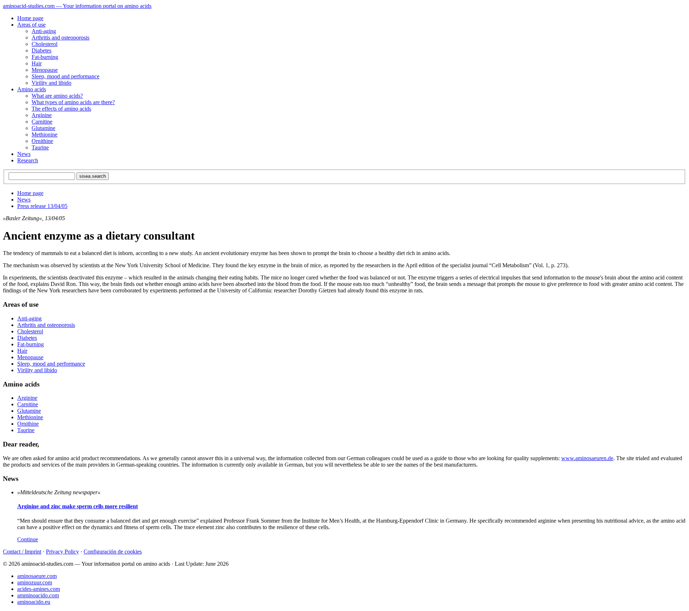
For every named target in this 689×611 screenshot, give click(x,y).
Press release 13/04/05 (42, 206)
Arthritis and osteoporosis (60, 37)
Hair (37, 63)
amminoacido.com (38, 595)
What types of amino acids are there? (73, 102)
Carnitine (42, 122)
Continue (27, 539)
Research (27, 160)
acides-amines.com (38, 589)
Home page (30, 18)
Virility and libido (51, 83)
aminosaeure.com (37, 576)
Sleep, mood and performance (65, 76)
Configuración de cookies (113, 551)
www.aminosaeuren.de (587, 458)
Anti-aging (44, 31)
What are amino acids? (57, 96)
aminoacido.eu (33, 602)
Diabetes (41, 50)
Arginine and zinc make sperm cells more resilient (77, 506)
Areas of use (31, 25)
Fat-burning (45, 57)
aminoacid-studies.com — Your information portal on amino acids (77, 6)
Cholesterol (44, 44)
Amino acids (31, 89)
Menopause (45, 70)
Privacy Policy (62, 551)
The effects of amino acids (61, 109)
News (24, 154)
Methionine (44, 134)
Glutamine (43, 128)
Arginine (42, 115)
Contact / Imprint (22, 551)
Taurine (40, 147)
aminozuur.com (34, 582)
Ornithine (42, 141)
